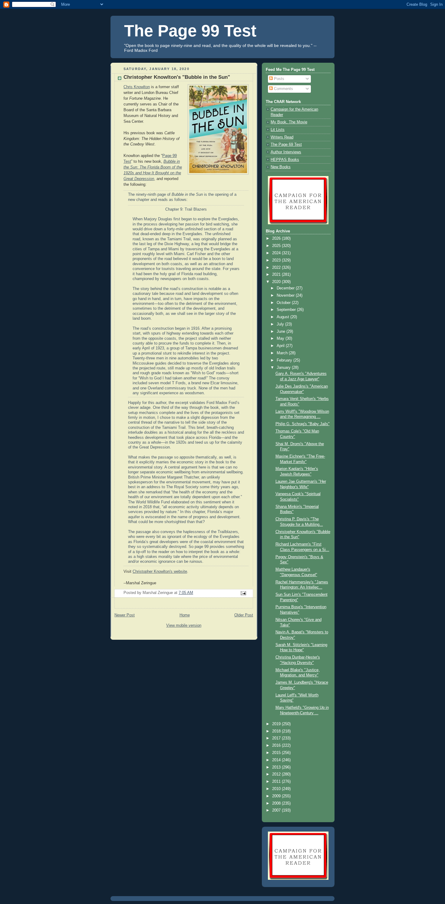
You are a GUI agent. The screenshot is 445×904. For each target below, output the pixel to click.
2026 (277, 238)
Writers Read (282, 137)
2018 (277, 731)
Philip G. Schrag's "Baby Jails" (302, 424)
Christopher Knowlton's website (160, 571)
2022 (277, 267)
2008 (277, 803)
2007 (277, 810)
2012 (277, 774)
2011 (277, 781)
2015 (277, 753)
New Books (281, 167)
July (281, 324)
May (281, 338)
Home (185, 615)
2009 (277, 796)
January (284, 367)
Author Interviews (286, 152)
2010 (277, 789)
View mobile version (183, 625)
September (287, 310)
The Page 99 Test (190, 31)
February (285, 360)
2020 (277, 282)
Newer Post (124, 615)
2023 (277, 260)
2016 (277, 745)
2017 (277, 738)
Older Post (243, 615)
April (281, 346)
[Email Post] (243, 593)
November (286, 295)
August (283, 317)
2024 (277, 253)
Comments (283, 89)
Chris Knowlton (137, 87)
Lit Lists (278, 130)
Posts (278, 79)
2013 (277, 767)
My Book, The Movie (289, 122)
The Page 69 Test (286, 144)
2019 (277, 724)
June (281, 331)
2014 (277, 760)
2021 (277, 274)
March (283, 353)
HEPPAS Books (285, 160)
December (286, 288)
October (284, 303)
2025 (277, 246)
